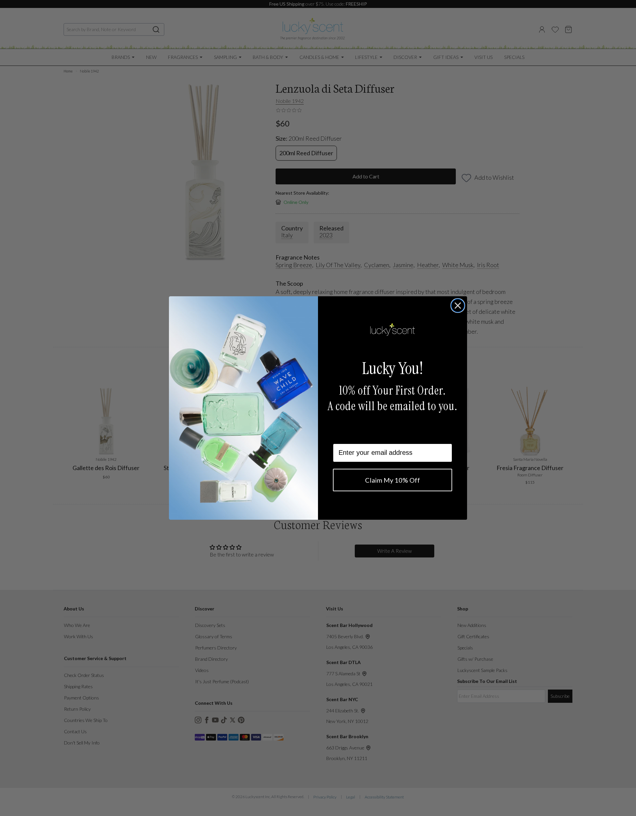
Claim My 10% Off (392, 480)
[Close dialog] (457, 305)
